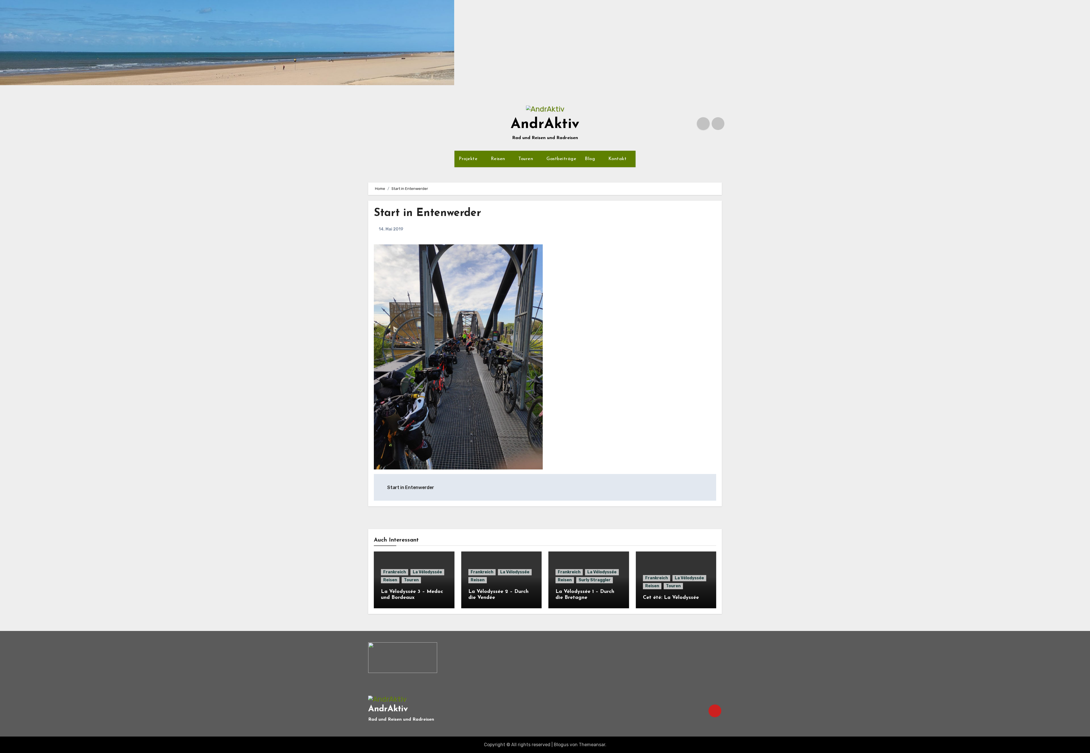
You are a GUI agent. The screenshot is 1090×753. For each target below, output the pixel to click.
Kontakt (618, 159)
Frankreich (394, 572)
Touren (526, 159)
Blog (591, 159)
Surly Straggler (594, 580)
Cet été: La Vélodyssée (671, 597)
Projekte (469, 159)
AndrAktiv (545, 124)
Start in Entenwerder (427, 213)
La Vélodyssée (427, 572)
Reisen (499, 159)
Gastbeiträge (561, 159)
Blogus (561, 744)
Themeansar (592, 744)
